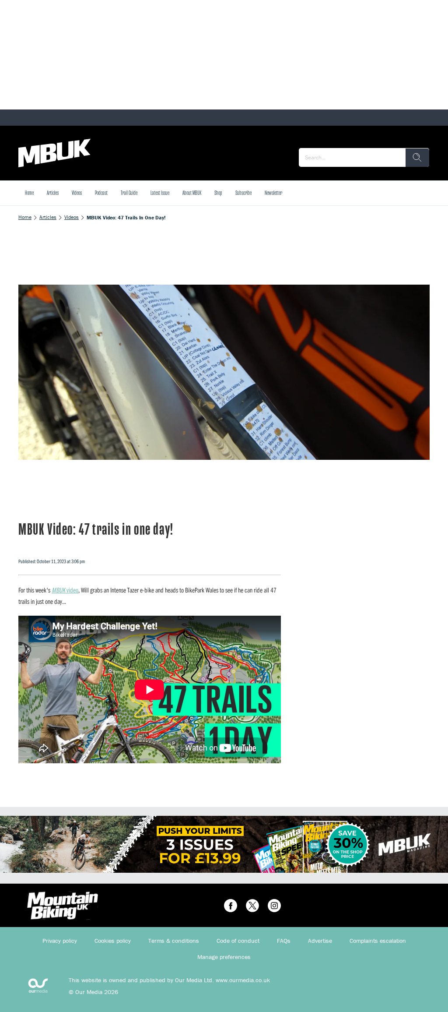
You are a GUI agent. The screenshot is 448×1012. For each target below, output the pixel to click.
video (65, 589)
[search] (417, 157)
